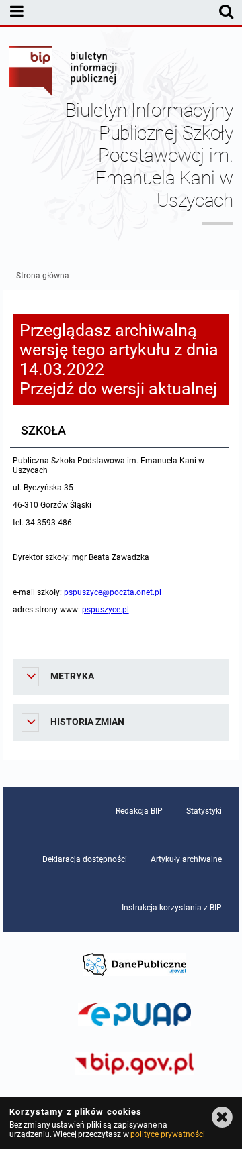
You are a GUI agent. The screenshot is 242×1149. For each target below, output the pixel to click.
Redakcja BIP (139, 811)
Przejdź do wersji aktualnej (118, 388)
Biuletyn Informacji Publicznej (63, 72)
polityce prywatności (167, 1134)
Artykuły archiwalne (186, 859)
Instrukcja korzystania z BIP (172, 907)
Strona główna (42, 275)
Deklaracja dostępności (84, 859)
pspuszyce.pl (105, 609)
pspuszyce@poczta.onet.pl (112, 592)
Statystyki (204, 811)
